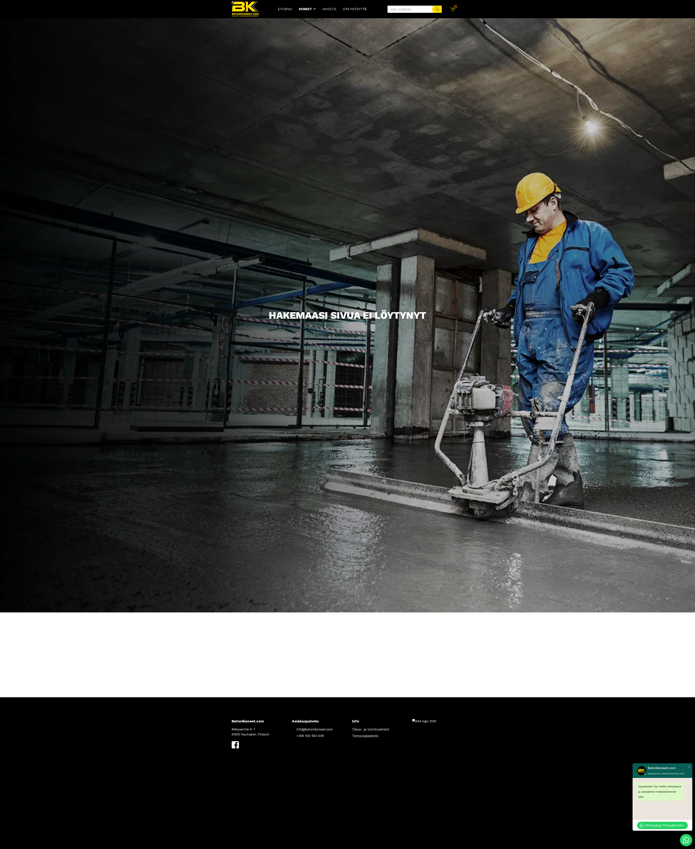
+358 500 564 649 (310, 736)
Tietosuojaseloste (365, 736)
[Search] (437, 9)
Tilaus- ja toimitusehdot (370, 729)
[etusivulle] (245, 9)
